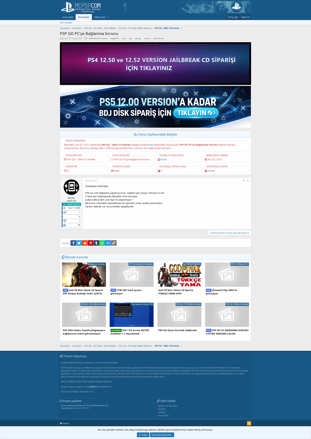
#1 (248, 180)
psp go (138, 38)
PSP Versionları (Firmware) (141, 264)
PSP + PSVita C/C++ (239, 264)
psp (130, 38)
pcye (124, 38)
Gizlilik (161, 409)
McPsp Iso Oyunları (96, 264)
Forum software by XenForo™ (84, 405)
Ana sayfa (67, 17)
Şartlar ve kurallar (168, 405)
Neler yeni (100, 17)
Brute (65, 38)
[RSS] (249, 423)
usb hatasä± (158, 38)
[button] (107, 17)
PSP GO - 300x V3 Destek (237, 304)
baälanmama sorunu (98, 38)
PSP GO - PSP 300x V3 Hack (93, 304)
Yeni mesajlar (66, 22)
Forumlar (83, 17)
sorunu (147, 38)
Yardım (162, 412)
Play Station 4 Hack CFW (142, 304)
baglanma (114, 38)
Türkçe (65, 423)
